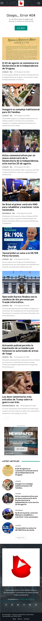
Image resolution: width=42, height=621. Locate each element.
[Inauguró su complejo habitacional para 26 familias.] (21, 95)
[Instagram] (12, 605)
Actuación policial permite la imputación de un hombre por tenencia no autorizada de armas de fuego (20, 349)
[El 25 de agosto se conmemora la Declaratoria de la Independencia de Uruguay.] (21, 48)
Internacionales (8, 405)
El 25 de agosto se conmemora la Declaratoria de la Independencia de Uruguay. (20, 66)
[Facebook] (6, 605)
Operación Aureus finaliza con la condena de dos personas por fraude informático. (19, 299)
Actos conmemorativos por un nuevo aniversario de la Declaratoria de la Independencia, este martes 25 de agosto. (20, 159)
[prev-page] (3, 418)
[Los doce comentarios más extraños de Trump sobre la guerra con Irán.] (21, 382)
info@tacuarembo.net (26, 599)
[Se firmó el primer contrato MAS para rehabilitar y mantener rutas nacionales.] (21, 190)
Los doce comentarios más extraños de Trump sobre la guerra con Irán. (17, 399)
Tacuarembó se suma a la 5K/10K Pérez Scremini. (25, 529)
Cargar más (20, 537)
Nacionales (6, 213)
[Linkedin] (18, 605)
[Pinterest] (24, 605)
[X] (36, 605)
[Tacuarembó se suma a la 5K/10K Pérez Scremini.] (21, 238)
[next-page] (7, 418)
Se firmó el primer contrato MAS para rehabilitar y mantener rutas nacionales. (20, 207)
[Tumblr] (30, 605)
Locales (5, 72)
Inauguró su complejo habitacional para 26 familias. (24, 486)
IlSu (11, 72)
